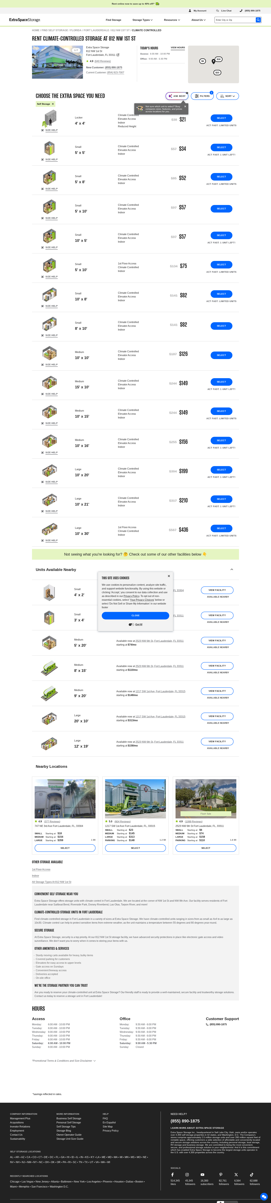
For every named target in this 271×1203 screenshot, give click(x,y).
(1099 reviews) (193, 821)
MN (127, 1157)
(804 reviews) (122, 821)
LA (98, 1157)
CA (28, 1157)
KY (92, 1157)
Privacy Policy (111, 1130)
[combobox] (238, 20)
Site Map (108, 1126)
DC (52, 1157)
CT (40, 1157)
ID (73, 1157)
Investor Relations (20, 1126)
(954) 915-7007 (115, 72)
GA (63, 1157)
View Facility (217, 590)
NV (12, 1162)
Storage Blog (63, 1130)
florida (76, 30)
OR (59, 1162)
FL (57, 1157)
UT (91, 1162)
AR (17, 1157)
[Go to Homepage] (20, 20)
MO (139, 1157)
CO (34, 1157)
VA (97, 1162)
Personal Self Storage (68, 1122)
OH (47, 1162)
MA (116, 1157)
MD (110, 1157)
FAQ (105, 1118)
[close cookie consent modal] (169, 576)
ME (104, 1157)
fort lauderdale (96, 30)
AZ (22, 1157)
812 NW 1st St (120, 30)
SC (75, 1162)
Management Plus (20, 1118)
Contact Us (16, 1134)
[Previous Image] (35, 61)
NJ (23, 1162)
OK (53, 1162)
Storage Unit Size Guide (69, 1138)
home (36, 30)
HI (68, 1157)
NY (35, 1162)
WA (103, 1162)
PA (64, 1162)
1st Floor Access (41, 869)
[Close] (185, 106)
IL (77, 1157)
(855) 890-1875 (218, 1024)
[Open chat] (264, 1197)
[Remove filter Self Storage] (53, 104)
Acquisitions (17, 1122)
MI (121, 1157)
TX (86, 1162)
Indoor (35, 875)
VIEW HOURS (178, 47)
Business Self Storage (68, 1118)
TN (80, 1162)
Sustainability (17, 1138)
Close (136, 615)
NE (144, 1157)
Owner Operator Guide (69, 1134)
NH (18, 1162)
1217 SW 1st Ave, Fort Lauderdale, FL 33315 (160, 691)
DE (46, 1157)
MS (133, 1157)
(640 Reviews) (103, 61)
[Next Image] (79, 61)
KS (87, 1157)
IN (81, 1157)
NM (29, 1162)
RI (69, 1162)
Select (221, 118)
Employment (17, 1130)
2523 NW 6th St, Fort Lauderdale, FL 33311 (160, 641)
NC (41, 1162)
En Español (109, 1122)
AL (11, 1157)
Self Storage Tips (66, 1126)
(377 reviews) (52, 821)
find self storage (55, 30)
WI (108, 1162)
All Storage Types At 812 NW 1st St (51, 882)
